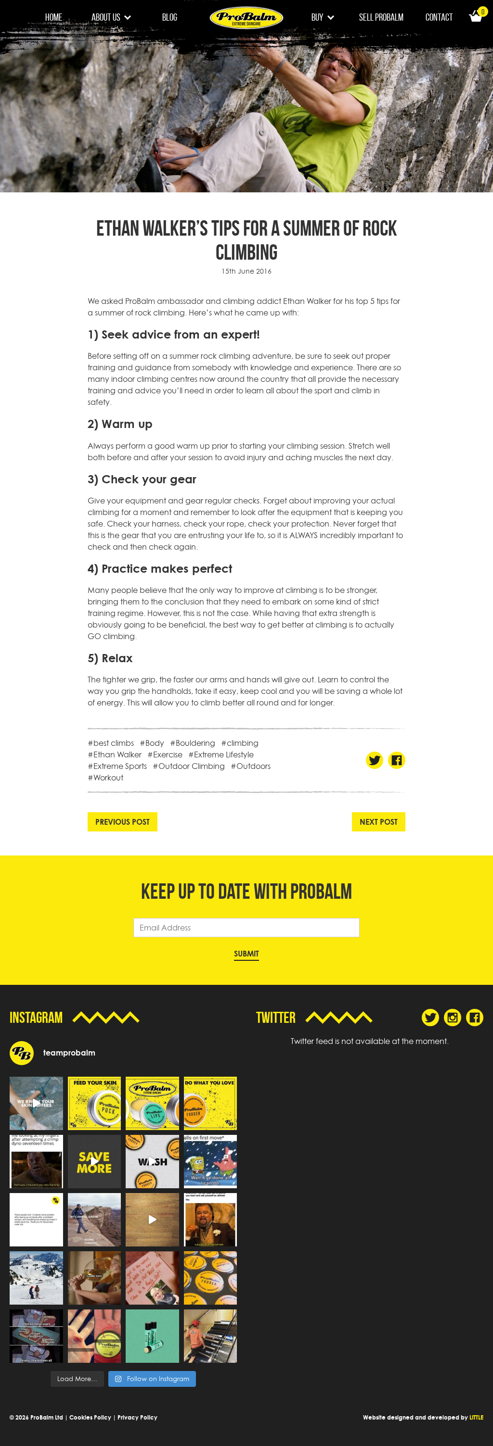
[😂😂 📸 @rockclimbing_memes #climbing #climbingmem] (36, 1161)
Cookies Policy (90, 1417)
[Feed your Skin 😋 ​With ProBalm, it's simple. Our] (94, 1103)
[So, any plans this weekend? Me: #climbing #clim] (94, 1278)
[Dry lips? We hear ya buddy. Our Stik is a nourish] (152, 1336)
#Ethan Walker (115, 754)
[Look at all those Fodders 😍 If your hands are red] (210, 1278)
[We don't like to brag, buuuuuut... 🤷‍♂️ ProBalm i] (94, 1336)
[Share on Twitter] (374, 760)
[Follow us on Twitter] (430, 1017)
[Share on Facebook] (396, 760)
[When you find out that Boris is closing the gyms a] (152, 1278)
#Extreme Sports (117, 766)
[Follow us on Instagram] (452, 1017)
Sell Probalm (381, 17)
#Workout (105, 777)
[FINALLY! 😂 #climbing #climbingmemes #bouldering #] (36, 1336)
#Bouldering (192, 743)
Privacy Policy (137, 1417)
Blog (169, 17)
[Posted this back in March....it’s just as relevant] (94, 1219)
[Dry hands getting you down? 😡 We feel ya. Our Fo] (152, 1161)
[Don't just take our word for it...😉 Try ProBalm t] (36, 1219)
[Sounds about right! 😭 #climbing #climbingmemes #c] (210, 1161)
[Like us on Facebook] (474, 1017)
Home (54, 17)
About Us (105, 17)
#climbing (240, 743)
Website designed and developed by (423, 1417)
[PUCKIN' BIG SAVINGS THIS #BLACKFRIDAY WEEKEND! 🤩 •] (94, 1161)
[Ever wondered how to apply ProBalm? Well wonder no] (152, 1219)
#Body (152, 743)
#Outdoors (251, 766)
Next (379, 822)
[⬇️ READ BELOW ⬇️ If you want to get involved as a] (36, 1103)
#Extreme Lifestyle (221, 754)
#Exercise (164, 754)
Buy (317, 17)
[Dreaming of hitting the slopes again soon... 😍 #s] (36, 1278)
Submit (246, 953)
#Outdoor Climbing (189, 766)
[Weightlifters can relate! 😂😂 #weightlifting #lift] (210, 1219)
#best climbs (111, 743)
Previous (122, 822)
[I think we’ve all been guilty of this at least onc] (210, 1336)
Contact (439, 17)
